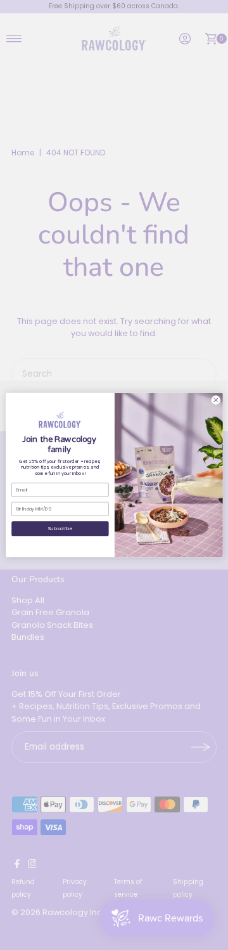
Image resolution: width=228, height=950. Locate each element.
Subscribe (60, 528)
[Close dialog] (215, 400)
